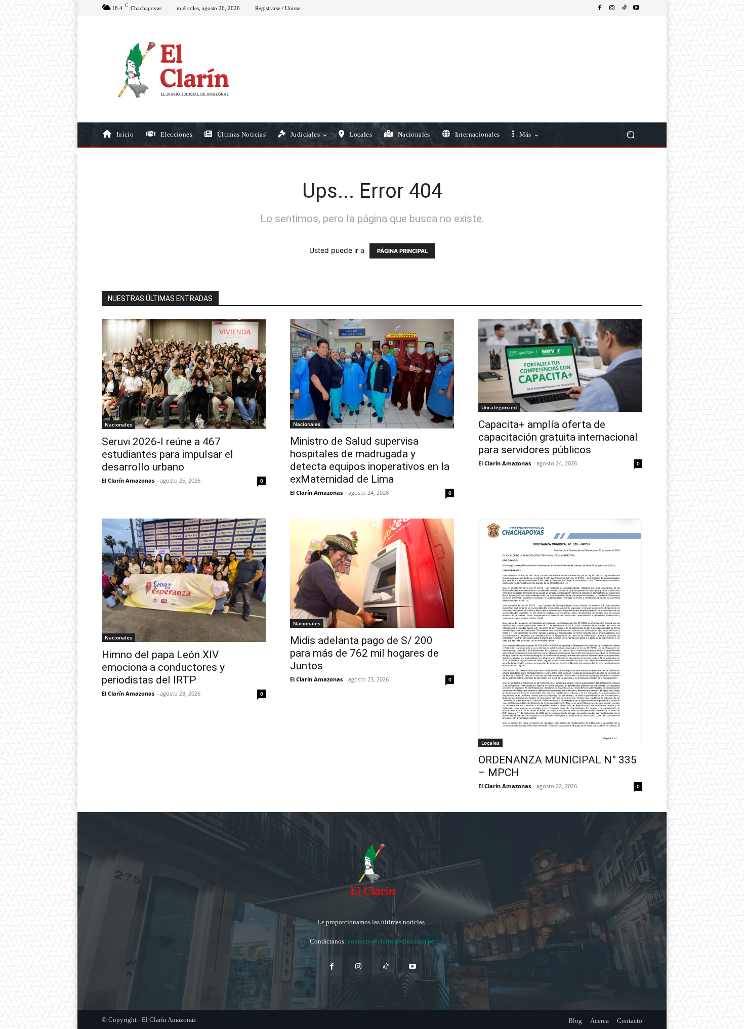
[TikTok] (624, 8)
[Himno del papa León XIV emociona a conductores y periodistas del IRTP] (184, 580)
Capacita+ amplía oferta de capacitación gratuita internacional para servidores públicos (558, 437)
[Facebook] (600, 8)
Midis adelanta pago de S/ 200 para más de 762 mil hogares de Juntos (364, 653)
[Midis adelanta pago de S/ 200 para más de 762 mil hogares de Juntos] (372, 573)
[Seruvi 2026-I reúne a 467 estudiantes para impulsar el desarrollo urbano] (184, 373)
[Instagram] (612, 8)
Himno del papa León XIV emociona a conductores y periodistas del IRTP (163, 667)
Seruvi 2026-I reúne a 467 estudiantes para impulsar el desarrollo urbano (167, 454)
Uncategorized (499, 407)
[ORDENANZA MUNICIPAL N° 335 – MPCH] (560, 633)
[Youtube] (636, 8)
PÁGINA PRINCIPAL (402, 250)
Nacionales (118, 424)
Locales (490, 742)
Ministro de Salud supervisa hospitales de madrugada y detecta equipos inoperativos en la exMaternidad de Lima (369, 460)
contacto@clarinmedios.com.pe (391, 941)
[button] (630, 135)
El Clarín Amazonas (128, 480)
